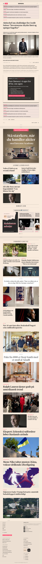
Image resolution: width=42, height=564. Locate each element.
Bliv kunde (4, 556)
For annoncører (5, 553)
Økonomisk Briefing (28, 531)
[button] (37, 4)
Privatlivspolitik (5, 549)
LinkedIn (26, 554)
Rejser (20, 354)
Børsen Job (4, 542)
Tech (4, 323)
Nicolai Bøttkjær (6, 60)
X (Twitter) (26, 559)
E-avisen (5, 532)
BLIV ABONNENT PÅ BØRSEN (7, 535)
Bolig (20, 278)
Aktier (9, 119)
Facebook (26, 557)
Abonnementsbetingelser (7, 550)
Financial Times (27, 528)
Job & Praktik (26, 541)
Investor (23, 258)
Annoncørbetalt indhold (28, 544)
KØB (6, 3)
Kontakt (25, 539)
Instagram (26, 556)
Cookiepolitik (5, 547)
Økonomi (29, 243)
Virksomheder (5, 384)
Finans (4, 258)
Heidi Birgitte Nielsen (14, 60)
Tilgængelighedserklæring (7, 552)
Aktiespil (4, 529)
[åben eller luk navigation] (4, 3)
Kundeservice (5, 546)
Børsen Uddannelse (6, 539)
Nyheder (4, 524)
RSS (3, 528)
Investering (12, 119)
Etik (3, 555)
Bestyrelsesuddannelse (7, 541)
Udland (4, 308)
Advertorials (26, 545)
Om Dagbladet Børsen (27, 542)
